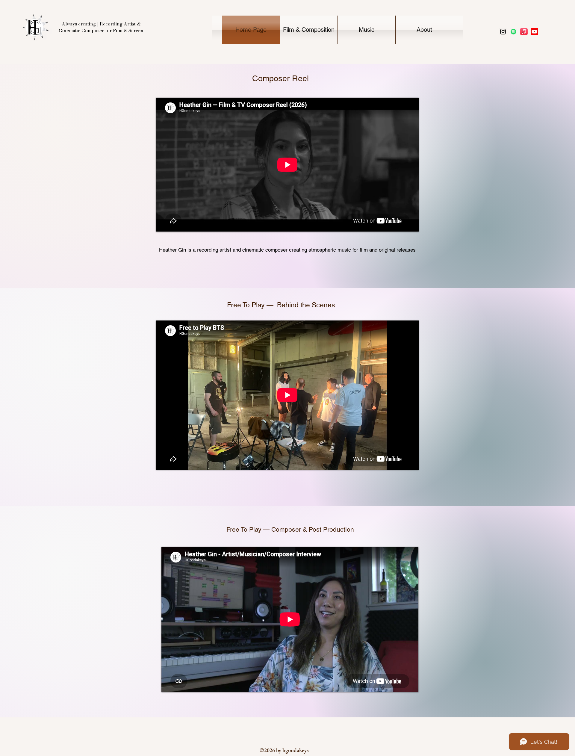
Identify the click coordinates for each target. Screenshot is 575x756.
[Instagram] (503, 31)
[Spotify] (513, 31)
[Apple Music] (524, 31)
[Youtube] (534, 31)
